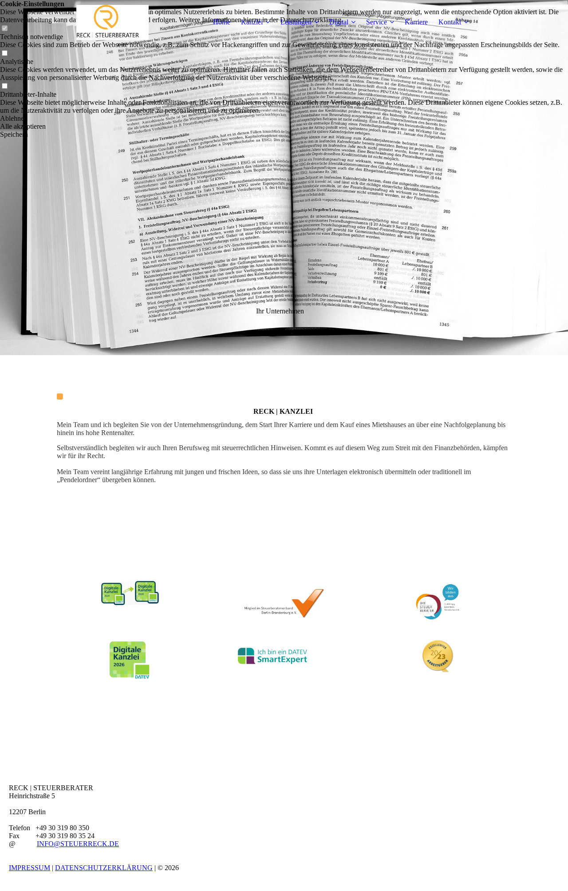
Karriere (416, 22)
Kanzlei (252, 22)
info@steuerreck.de (78, 843)
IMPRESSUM (29, 867)
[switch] (4, 53)
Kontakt (449, 22)
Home (221, 22)
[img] (112, 22)
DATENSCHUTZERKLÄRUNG (104, 867)
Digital (338, 22)
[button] (284, 119)
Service (376, 22)
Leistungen (296, 22)
